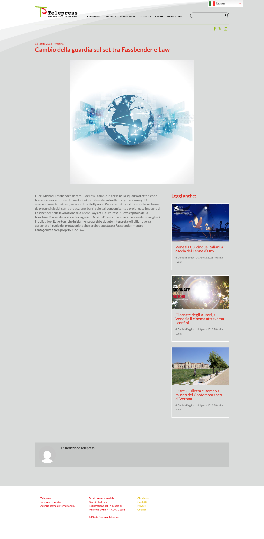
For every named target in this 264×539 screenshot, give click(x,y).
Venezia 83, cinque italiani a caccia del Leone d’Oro (199, 248)
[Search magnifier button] (226, 15)
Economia (93, 16)
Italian (220, 3)
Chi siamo (143, 498)
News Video (174, 16)
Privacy (141, 505)
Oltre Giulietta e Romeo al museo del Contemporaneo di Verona (198, 394)
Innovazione (128, 16)
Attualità (145, 16)
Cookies (141, 509)
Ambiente (110, 16)
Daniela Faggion (186, 257)
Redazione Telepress (79, 448)
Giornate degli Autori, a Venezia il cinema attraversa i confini (199, 318)
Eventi (159, 16)
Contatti (142, 501)
